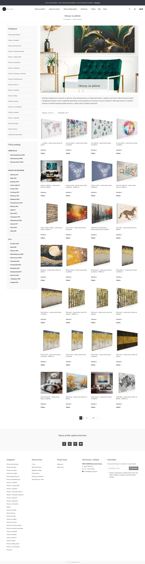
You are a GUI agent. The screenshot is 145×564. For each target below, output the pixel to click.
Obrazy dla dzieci (13, 101)
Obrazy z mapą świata (14, 57)
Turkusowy (15, 217)
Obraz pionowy (16, 158)
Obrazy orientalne (13, 112)
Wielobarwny (16, 220)
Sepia (12, 210)
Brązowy (14, 181)
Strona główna (67, 19)
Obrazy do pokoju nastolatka (15, 528)
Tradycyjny (15, 279)
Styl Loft (14, 275)
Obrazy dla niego (13, 123)
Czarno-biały (15, 185)
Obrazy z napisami (13, 118)
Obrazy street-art (13, 84)
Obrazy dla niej (12, 129)
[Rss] (70, 444)
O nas (33, 464)
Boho (13, 247)
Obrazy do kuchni (12, 522)
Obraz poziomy (16, 162)
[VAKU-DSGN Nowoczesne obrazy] (7, 9)
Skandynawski (16, 271)
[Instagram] (81, 444)
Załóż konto (60, 467)
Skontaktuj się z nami (38, 479)
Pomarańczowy (16, 203)
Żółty (13, 231)
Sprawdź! (97, 2)
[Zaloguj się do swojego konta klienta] (135, 9)
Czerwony (14, 192)
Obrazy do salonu (12, 470)
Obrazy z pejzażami (14, 68)
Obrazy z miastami (13, 90)
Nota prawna (35, 473)
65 (93, 418)
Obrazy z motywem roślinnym (17, 73)
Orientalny (14, 261)
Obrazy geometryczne (14, 46)
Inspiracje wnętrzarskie (15, 134)
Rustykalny (15, 268)
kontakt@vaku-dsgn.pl (89, 471)
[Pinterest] (75, 444)
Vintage (14, 282)
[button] (141, 9)
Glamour (14, 250)
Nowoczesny (16, 257)
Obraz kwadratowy (17, 155)
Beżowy (14, 174)
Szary (13, 213)
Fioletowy (14, 195)
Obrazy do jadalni (11, 519)
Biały (13, 178)
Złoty (13, 227)
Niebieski (14, 199)
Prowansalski (15, 264)
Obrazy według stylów (13, 543)
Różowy (14, 206)
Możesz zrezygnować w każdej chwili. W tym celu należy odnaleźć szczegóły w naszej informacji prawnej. (123, 475)
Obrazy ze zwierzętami (15, 107)
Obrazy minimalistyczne (15, 79)
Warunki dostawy (37, 467)
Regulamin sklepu (37, 470)
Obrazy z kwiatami (13, 40)
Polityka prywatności (38, 476)
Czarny (14, 188)
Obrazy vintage (12, 95)
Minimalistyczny (16, 254)
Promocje (9, 550)
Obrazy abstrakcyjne (14, 34)
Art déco (14, 243)
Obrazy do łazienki (12, 531)
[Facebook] (64, 444)
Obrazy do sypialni (12, 473)
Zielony (14, 224)
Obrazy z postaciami (14, 62)
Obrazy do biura (11, 516)
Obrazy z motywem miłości (16, 51)
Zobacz (43, 153)
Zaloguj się (60, 464)
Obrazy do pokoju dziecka (14, 525)
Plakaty (9, 507)
